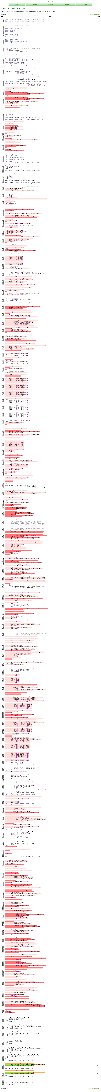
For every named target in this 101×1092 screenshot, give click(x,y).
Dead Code (84, 4)
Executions (34, 4)
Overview (17, 4)
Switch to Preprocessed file (94, 14)
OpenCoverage (50, 1)
